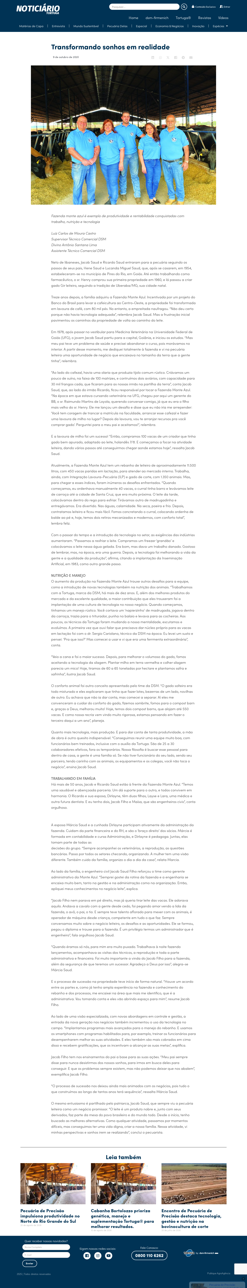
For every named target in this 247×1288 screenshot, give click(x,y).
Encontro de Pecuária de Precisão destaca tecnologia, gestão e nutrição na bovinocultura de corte (191, 1218)
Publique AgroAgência (218, 1273)
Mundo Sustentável (86, 26)
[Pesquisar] (184, 7)
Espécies (218, 26)
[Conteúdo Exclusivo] (193, 6)
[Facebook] (87, 1255)
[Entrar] (221, 6)
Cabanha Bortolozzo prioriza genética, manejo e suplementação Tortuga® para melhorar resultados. (122, 1218)
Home (133, 17)
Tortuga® (183, 17)
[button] (153, 57)
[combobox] (144, 7)
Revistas (204, 17)
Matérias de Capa (31, 26)
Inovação (198, 26)
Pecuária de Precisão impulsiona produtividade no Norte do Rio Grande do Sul (50, 1215)
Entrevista (58, 26)
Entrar (227, 6)
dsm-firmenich (157, 17)
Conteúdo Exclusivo (205, 6)
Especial (141, 26)
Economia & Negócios (170, 26)
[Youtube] (108, 1255)
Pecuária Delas (117, 26)
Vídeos (223, 17)
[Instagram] (97, 1255)
